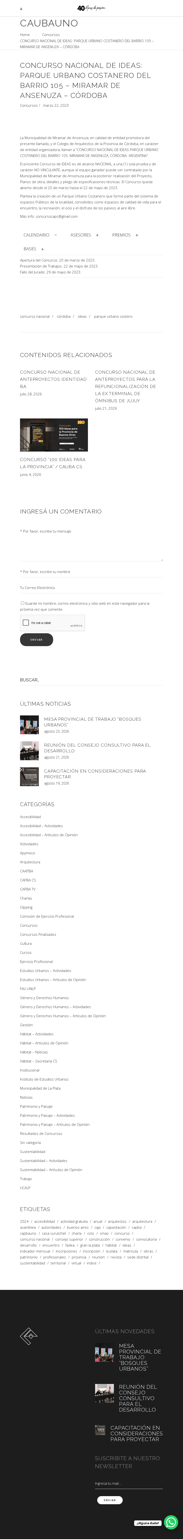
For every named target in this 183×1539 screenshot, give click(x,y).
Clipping (26, 907)
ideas (82, 316)
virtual (76, 1263)
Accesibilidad (30, 816)
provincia (79, 1257)
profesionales (54, 1257)
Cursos (26, 952)
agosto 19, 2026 (56, 783)
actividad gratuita (74, 1221)
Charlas (26, 898)
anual (97, 1221)
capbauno (28, 1233)
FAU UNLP (28, 988)
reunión (98, 1257)
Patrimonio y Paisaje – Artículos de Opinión (55, 1124)
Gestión (26, 1024)
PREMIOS (121, 235)
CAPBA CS (28, 880)
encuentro (51, 1245)
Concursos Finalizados (38, 934)
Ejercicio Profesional (36, 961)
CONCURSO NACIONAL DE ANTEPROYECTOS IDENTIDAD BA (53, 379)
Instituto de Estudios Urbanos (44, 1079)
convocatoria (146, 1239)
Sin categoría (30, 1142)
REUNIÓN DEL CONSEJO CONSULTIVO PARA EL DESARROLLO (138, 1398)
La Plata (111, 1251)
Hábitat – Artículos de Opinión (44, 1043)
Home (25, 34)
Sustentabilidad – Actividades (43, 1160)
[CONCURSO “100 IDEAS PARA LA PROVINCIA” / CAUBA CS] (54, 435)
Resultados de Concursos (41, 1133)
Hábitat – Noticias (34, 1052)
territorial (58, 1263)
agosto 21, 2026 (56, 757)
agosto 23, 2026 (56, 731)
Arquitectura (30, 862)
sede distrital (137, 1257)
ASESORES (81, 235)
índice (92, 1263)
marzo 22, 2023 (56, 105)
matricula (130, 1251)
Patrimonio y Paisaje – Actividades (47, 1115)
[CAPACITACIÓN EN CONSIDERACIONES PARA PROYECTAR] (29, 776)
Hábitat (111, 1245)
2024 (24, 1221)
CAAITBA (26, 871)
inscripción (91, 1251)
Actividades (29, 843)
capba (137, 1227)
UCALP (25, 1187)
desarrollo (28, 1245)
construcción (99, 1239)
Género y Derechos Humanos (44, 997)
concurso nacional (35, 316)
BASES (30, 248)
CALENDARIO (36, 235)
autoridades (51, 1227)
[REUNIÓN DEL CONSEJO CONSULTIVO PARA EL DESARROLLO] (29, 750)
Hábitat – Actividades (37, 1033)
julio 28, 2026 (31, 394)
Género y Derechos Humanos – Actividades (55, 1006)
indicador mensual (35, 1251)
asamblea (28, 1227)
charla (76, 1233)
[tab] (40, 234)
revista (116, 1257)
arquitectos (117, 1221)
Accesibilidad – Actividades (41, 825)
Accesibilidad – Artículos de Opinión (49, 834)
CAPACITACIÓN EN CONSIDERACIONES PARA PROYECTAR (137, 1433)
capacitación (116, 1227)
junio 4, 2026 (30, 474)
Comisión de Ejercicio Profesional (47, 916)
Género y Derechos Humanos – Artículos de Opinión (63, 1015)
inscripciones (66, 1251)
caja (97, 1227)
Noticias (26, 1097)
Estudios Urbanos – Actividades (45, 970)
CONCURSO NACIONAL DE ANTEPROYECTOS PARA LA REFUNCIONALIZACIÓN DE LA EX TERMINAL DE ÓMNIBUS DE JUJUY (125, 386)
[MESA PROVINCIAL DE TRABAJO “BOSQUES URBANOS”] (29, 724)
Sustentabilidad (32, 1151)
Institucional (29, 1070)
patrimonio (29, 1257)
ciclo (90, 1233)
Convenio (123, 1239)
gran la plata (90, 1245)
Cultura (26, 943)
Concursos (51, 34)
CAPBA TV (28, 889)
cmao (104, 1233)
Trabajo (26, 1178)
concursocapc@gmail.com (57, 216)
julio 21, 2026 (106, 408)
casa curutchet (54, 1233)
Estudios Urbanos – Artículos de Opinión (53, 979)
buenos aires (78, 1227)
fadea (70, 1245)
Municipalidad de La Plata (40, 1088)
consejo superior (69, 1239)
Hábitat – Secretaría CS (38, 1061)
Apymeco (27, 852)
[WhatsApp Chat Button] (171, 1522)
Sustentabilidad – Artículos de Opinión (51, 1169)
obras (148, 1251)
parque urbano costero (113, 316)
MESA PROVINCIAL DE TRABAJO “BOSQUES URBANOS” (140, 1357)
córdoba (64, 316)
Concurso (122, 1233)
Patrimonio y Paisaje (36, 1106)
